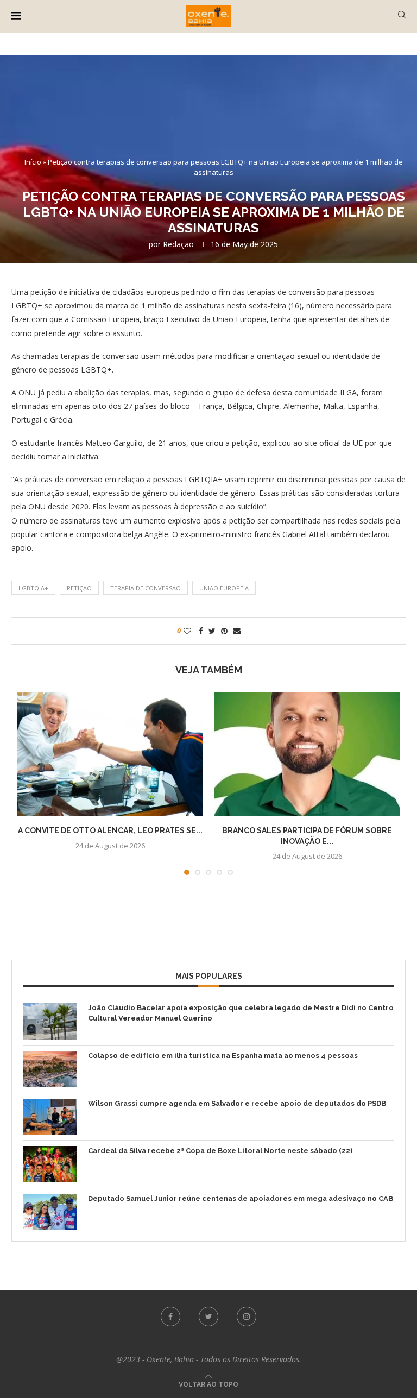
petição (79, 588)
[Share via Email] (237, 631)
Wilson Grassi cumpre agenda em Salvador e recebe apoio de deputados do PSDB (237, 1103)
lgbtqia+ (33, 588)
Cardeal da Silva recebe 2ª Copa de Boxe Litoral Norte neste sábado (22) (220, 1151)
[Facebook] (170, 1316)
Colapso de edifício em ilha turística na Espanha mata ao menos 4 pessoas (223, 1055)
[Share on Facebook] (201, 631)
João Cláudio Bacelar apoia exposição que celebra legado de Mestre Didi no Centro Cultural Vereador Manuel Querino (241, 1013)
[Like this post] (187, 631)
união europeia (224, 588)
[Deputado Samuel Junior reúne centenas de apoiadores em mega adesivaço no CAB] (50, 1212)
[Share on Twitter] (212, 631)
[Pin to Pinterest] (224, 631)
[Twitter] (208, 1316)
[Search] (402, 16)
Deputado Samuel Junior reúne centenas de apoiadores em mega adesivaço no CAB (240, 1198)
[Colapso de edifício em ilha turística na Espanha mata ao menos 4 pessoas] (50, 1069)
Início (32, 162)
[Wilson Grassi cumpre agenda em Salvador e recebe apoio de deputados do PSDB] (50, 1117)
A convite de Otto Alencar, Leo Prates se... (110, 830)
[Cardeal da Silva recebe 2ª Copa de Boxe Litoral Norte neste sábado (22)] (50, 1164)
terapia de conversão (145, 588)
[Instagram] (246, 1316)
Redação (178, 244)
